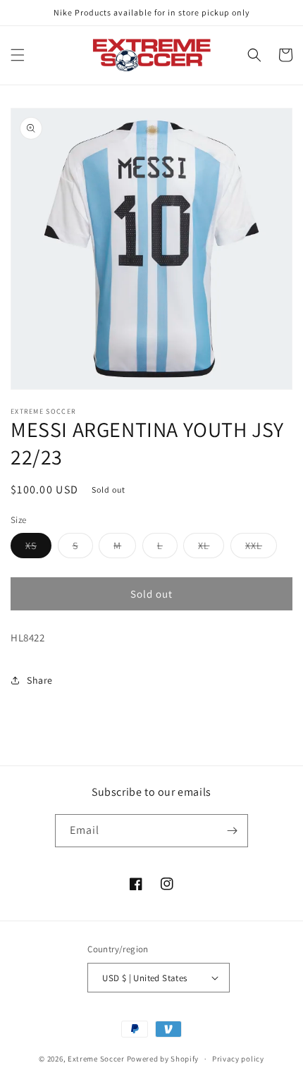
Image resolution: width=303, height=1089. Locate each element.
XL (211, 548)
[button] (17, 54)
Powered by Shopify (163, 1059)
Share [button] (40, 680)
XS (38, 548)
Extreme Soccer (96, 1059)
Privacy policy (238, 1059)
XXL (261, 548)
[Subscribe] (231, 830)
